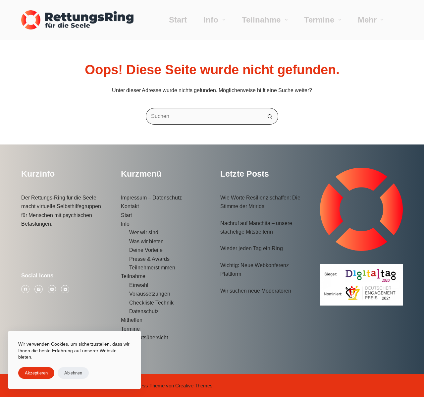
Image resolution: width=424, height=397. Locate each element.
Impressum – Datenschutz (151, 197)
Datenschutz (144, 311)
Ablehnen (73, 372)
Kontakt (130, 206)
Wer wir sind (143, 232)
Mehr (367, 19)
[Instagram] (52, 289)
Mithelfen (131, 320)
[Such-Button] (270, 116)
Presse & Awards (149, 259)
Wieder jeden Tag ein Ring (251, 248)
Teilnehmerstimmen (152, 267)
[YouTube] (65, 289)
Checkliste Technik (151, 303)
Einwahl (138, 285)
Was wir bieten (146, 241)
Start (178, 19)
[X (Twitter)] (38, 289)
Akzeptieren (36, 372)
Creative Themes (194, 385)
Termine (319, 19)
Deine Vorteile (146, 250)
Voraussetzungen (149, 294)
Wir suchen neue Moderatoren (255, 291)
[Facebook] (25, 289)
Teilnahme (261, 19)
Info (210, 19)
